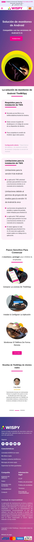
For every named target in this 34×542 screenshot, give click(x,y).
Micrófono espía (6, 456)
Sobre (3, 481)
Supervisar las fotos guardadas (11, 465)
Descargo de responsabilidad (23, 492)
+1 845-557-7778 (18, 5)
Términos (21, 488)
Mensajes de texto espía (9, 462)
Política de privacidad (25, 482)
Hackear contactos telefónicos (11, 459)
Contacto (4, 492)
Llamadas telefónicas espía (10, 452)
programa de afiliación (5, 477)
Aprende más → (20, 3)
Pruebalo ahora (16, 38)
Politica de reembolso (25, 485)
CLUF (20, 478)
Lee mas (17, 353)
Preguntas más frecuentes (6, 485)
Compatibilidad (6, 489)
